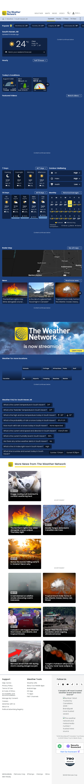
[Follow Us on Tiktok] (72, 684)
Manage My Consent (10, 698)
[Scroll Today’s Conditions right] (47, 84)
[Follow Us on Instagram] (63, 684)
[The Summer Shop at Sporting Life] (77, 375)
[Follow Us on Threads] (77, 684)
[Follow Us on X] (81, 684)
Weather (10, 19)
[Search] (68, 13)
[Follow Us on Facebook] (58, 684)
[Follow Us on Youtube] (67, 684)
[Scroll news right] (80, 293)
